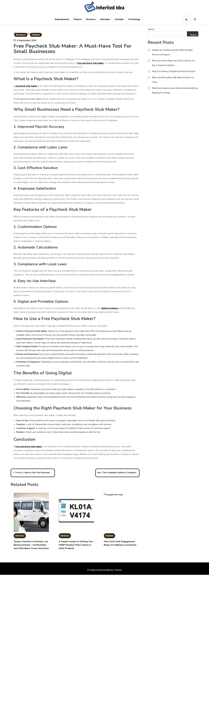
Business (91, 19)
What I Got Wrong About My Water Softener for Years (173, 79)
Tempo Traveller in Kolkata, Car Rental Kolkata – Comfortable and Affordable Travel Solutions (31, 545)
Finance (78, 19)
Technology (134, 19)
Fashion (36, 35)
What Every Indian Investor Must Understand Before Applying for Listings (175, 90)
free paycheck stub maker (90, 63)
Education (105, 19)
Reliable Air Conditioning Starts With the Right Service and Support (172, 52)
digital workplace (109, 308)
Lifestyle (119, 19)
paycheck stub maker (26, 86)
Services (19, 535)
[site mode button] (186, 19)
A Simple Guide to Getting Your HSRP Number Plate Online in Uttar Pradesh (76, 545)
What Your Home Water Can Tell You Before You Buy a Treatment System (173, 63)
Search (151, 29)
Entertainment (62, 19)
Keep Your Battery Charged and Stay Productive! (173, 71)
